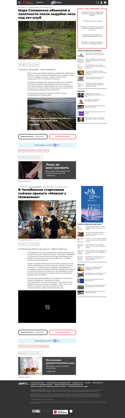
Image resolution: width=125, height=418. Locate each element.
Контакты (88, 383)
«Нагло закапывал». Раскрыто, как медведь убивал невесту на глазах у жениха (95, 60)
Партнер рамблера (46, 411)
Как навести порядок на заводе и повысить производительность (92, 43)
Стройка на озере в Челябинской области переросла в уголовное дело (50, 119)
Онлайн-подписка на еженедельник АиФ (58, 383)
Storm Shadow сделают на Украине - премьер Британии (95, 106)
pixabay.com (21, 60)
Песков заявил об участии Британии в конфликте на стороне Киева (95, 274)
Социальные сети (98, 383)
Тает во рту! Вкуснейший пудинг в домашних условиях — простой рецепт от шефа (95, 234)
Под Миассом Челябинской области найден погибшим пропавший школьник (92, 28)
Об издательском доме (37, 383)
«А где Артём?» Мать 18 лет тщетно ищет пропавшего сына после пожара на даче (95, 258)
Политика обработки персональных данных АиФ (68, 384)
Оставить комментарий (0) (62, 136)
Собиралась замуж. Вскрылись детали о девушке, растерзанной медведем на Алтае (94, 85)
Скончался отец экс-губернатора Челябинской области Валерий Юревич (92, 13)
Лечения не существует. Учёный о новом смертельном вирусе (95, 77)
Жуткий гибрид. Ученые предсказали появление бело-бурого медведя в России (96, 252)
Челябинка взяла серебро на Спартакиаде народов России (92, 35)
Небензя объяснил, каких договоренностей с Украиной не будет (94, 95)
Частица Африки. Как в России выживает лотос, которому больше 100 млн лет (95, 66)
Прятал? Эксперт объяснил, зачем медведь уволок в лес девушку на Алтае (95, 228)
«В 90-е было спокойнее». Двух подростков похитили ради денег (95, 53)
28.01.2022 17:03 (22, 7)
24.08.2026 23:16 (22, 187)
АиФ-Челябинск (37, 240)
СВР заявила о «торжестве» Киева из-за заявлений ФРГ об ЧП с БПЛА (95, 286)
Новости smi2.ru (24, 181)
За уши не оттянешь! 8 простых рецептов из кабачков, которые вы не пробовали (96, 72)
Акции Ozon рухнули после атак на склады (95, 112)
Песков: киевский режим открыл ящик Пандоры (94, 280)
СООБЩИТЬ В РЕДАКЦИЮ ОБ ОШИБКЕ (78, 386)
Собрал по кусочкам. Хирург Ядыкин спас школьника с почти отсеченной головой (96, 240)
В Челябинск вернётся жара (92, 21)
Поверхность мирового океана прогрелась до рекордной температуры (94, 268)
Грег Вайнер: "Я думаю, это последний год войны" (92, 100)
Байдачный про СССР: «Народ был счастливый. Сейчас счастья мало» (95, 118)
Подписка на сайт (77, 383)
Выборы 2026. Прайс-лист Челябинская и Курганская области (48, 386)
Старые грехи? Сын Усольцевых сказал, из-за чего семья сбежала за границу (95, 246)
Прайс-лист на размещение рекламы (41, 384)
